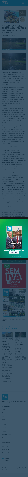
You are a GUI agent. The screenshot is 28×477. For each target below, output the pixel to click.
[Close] (25, 219)
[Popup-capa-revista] (14, 220)
